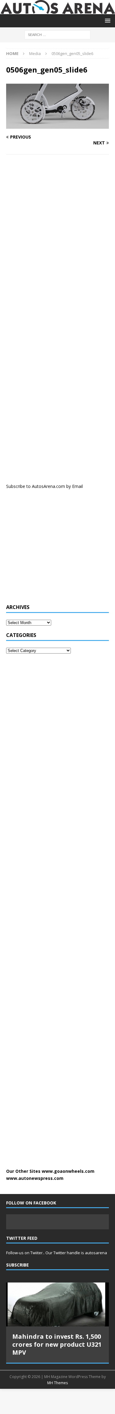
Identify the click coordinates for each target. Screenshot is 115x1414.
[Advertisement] (52, 550)
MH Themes (57, 1382)
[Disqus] (57, 239)
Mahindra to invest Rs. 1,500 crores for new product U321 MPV (57, 1344)
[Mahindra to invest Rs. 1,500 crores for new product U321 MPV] (57, 1304)
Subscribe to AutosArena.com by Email (44, 486)
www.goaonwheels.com (68, 1171)
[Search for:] (57, 34)
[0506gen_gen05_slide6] (57, 125)
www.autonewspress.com (34, 1178)
